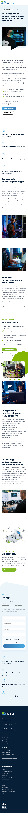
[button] (26, 2)
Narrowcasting (5, 779)
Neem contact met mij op (11, 642)
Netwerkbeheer (6, 743)
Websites (4, 775)
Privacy (3, 793)
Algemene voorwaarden (8, 791)
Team (3, 785)
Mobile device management (9, 758)
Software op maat (7, 777)
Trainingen (4, 769)
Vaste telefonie (6, 752)
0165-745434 (5, 605)
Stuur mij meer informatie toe (12, 639)
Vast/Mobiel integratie (8, 754)
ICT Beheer (9, 10)
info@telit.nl (18, 605)
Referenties (5, 787)
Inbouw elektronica (7, 760)
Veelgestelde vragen (7, 789)
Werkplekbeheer (6, 742)
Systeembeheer (6, 740)
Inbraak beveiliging (6, 773)
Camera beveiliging (7, 771)
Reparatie (4, 756)
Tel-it (3, 10)
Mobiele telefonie (6, 750)
